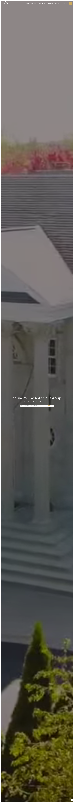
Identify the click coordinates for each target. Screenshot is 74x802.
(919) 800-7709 (63, 3)
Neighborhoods (42, 3)
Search (49, 405)
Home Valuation (49, 3)
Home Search (33, 3)
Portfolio (28, 3)
